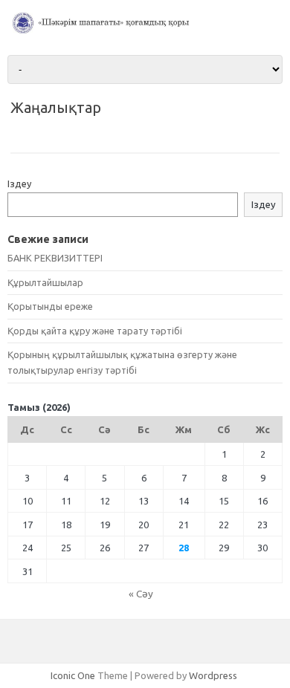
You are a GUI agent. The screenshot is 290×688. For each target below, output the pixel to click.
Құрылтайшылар (45, 282)
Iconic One (73, 675)
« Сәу (141, 594)
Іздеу (19, 183)
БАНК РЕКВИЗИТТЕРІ (55, 258)
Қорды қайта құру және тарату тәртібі (94, 330)
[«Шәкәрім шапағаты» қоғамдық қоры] (145, 30)
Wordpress (213, 675)
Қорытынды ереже (50, 306)
